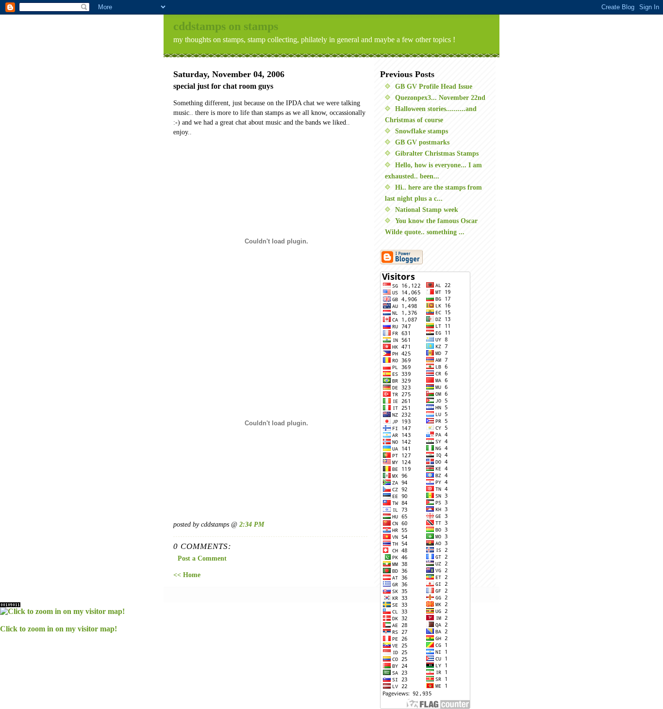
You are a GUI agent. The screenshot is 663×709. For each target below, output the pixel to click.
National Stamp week (426, 209)
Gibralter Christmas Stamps (437, 153)
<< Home (186, 575)
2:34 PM (251, 524)
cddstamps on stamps (225, 26)
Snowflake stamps (421, 131)
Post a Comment (202, 558)
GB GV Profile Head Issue (433, 86)
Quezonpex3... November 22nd (440, 97)
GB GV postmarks (422, 142)
